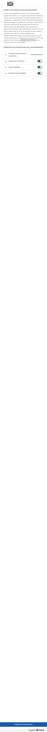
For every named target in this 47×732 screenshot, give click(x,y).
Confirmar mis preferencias (23, 724)
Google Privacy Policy (28, 40)
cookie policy (8, 42)
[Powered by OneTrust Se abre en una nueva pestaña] (37, 730)
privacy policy (21, 42)
